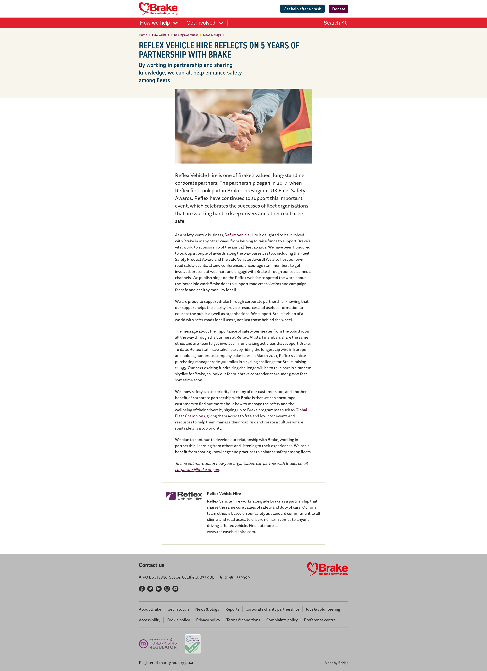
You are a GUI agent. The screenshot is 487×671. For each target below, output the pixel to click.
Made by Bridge (336, 662)
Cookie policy (178, 620)
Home (143, 34)
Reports (232, 609)
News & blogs (212, 34)
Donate (338, 9)
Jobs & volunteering (323, 609)
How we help (155, 23)
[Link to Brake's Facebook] (142, 589)
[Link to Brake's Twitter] (150, 589)
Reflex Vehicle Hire (241, 235)
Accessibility (149, 620)
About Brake (150, 609)
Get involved (201, 23)
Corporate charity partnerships (272, 609)
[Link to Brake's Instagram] (167, 589)
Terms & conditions (243, 620)
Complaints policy (282, 620)
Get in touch (178, 609)
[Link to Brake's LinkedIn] (159, 589)
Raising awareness (186, 34)
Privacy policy (208, 620)
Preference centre (320, 620)
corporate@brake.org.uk (197, 469)
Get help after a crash (302, 9)
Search (332, 23)
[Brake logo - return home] (159, 8)
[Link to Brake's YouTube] (175, 589)
